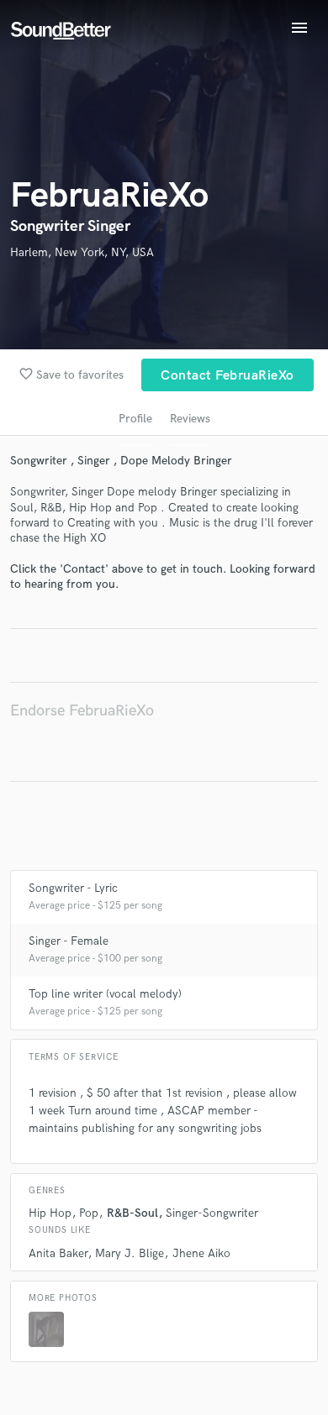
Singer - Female (68, 941)
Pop (88, 1213)
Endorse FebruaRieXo (82, 711)
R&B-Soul (132, 1213)
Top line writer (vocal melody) (105, 994)
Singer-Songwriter (212, 1213)
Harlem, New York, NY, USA (82, 252)
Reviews (190, 418)
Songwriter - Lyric (73, 888)
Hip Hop (50, 1213)
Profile (135, 418)
